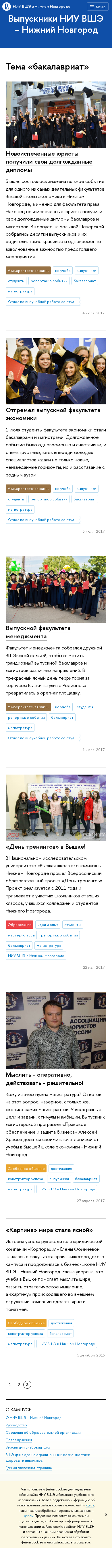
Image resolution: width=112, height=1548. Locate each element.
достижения (61, 1168)
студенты (16, 280)
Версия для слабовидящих (28, 1447)
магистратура (20, 291)
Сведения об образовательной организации (43, 1432)
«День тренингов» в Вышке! (46, 846)
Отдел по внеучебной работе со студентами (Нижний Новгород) (44, 301)
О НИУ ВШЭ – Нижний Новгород (33, 1417)
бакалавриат (85, 280)
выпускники (86, 270)
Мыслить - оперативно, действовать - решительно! (44, 1078)
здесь (90, 1505)
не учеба (63, 270)
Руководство (16, 1425)
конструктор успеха (25, 1178)
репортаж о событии (49, 280)
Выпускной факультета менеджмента (38, 632)
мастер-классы (21, 935)
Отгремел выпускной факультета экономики (53, 414)
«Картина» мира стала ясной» (49, 1229)
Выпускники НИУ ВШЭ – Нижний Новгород (56, 24)
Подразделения (19, 1439)
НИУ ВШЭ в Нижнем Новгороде (41, 6)
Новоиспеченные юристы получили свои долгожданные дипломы (49, 161)
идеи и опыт (48, 924)
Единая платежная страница (29, 1467)
